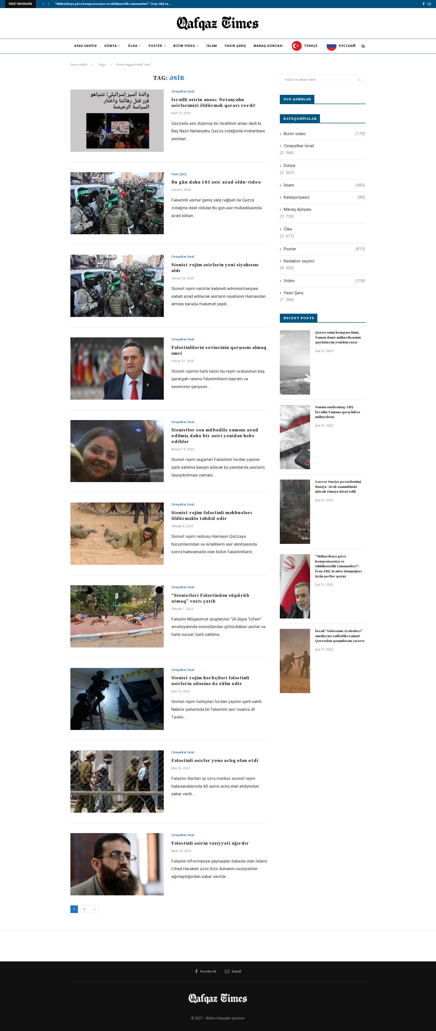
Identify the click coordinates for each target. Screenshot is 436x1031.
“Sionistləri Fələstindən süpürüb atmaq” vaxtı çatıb (210, 598)
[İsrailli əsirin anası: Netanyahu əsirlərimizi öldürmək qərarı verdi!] (117, 121)
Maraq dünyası (268, 46)
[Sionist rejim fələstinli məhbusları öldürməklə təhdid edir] (117, 534)
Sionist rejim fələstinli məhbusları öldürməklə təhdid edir (211, 515)
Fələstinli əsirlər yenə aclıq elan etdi (214, 760)
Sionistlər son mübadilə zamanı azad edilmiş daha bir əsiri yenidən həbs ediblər (214, 436)
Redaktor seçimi (299, 260)
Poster (155, 46)
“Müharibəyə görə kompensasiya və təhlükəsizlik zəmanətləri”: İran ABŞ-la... (113, 4)
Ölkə (133, 46)
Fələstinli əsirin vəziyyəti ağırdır (210, 843)
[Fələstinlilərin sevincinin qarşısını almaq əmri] (117, 368)
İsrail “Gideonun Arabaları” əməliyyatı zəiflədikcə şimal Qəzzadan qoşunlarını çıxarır (340, 636)
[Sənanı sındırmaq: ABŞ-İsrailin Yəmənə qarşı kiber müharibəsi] (295, 437)
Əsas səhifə (85, 46)
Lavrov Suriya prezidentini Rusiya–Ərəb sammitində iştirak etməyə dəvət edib (338, 487)
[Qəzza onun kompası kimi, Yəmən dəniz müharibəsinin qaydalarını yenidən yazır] (295, 362)
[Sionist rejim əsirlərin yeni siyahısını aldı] (117, 286)
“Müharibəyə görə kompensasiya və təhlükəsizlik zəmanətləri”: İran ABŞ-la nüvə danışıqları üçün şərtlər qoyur (338, 566)
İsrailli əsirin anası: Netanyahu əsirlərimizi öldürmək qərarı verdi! (213, 102)
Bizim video (184, 46)
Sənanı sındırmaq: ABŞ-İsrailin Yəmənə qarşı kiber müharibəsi (338, 412)
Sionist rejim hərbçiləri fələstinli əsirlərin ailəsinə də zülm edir (210, 681)
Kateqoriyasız (324, 197)
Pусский (347, 46)
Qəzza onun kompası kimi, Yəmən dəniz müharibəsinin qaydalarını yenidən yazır (338, 337)
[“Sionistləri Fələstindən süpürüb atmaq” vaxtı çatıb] (117, 616)
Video (324, 280)
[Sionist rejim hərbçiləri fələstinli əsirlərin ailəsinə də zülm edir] (117, 699)
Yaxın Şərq (235, 46)
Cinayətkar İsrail (182, 91)
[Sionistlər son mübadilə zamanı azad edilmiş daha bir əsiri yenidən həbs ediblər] (117, 451)
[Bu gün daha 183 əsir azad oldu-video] (117, 203)
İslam (211, 46)
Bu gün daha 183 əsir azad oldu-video (216, 182)
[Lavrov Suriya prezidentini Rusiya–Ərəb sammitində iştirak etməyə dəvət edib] (295, 512)
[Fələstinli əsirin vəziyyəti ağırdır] (117, 864)
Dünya (110, 46)
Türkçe (310, 46)
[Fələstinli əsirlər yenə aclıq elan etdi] (117, 781)
